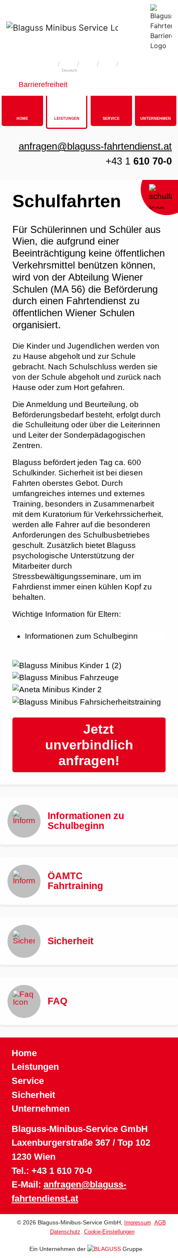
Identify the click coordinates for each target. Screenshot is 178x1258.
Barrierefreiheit (43, 84)
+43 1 (139, 161)
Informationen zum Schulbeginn (81, 636)
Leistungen (35, 1067)
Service (28, 1081)
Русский (108, 70)
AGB (160, 1222)
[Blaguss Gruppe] (105, 1249)
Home (24, 1053)
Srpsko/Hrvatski (128, 70)
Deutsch (69, 70)
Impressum (137, 1222)
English (50, 70)
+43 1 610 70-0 (61, 1171)
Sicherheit (33, 1095)
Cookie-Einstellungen (109, 1232)
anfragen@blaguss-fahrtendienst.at (95, 146)
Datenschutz (65, 1232)
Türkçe (89, 70)
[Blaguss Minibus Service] (62, 27)
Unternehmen (41, 1108)
